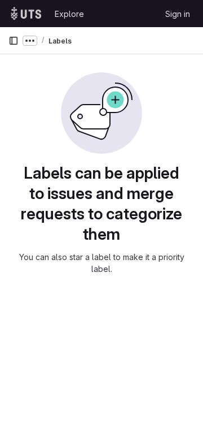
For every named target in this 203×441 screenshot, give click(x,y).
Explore (69, 14)
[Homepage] (26, 14)
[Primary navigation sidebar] (14, 41)
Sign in (177, 14)
